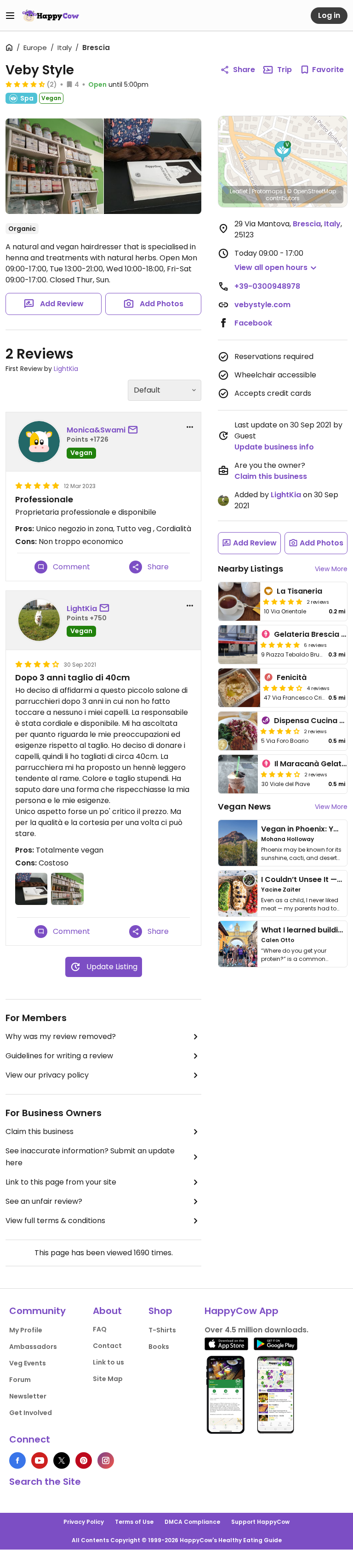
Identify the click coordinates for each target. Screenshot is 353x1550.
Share (244, 69)
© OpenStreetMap (311, 191)
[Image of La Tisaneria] (239, 601)
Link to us (108, 1362)
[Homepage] (50, 15)
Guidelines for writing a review (59, 1055)
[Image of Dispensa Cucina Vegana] (237, 731)
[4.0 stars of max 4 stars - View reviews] (282, 688)
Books (158, 1346)
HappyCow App (242, 1310)
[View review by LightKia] (39, 620)
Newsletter (27, 1396)
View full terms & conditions (55, 1220)
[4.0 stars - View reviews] (280, 731)
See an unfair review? (44, 1201)
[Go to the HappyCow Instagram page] (105, 1460)
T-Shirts (162, 1330)
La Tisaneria (299, 591)
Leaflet (239, 191)
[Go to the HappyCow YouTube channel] (39, 1460)
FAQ (100, 1329)
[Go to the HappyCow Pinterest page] (83, 1460)
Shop (160, 1310)
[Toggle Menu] (10, 16)
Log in (329, 15)
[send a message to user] (134, 430)
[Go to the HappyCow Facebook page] (17, 1460)
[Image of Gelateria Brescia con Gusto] (237, 644)
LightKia (66, 368)
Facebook (253, 323)
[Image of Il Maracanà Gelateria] (238, 774)
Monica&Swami (96, 430)
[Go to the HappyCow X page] (61, 1460)
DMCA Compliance (192, 1522)
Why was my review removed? (61, 1036)
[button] (282, 151)
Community (37, 1310)
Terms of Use (134, 1522)
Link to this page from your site (61, 1182)
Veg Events (27, 1363)
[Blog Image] (237, 843)
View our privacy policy (47, 1075)
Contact (107, 1345)
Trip (284, 69)
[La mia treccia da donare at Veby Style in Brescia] (153, 166)
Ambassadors (33, 1346)
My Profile (25, 1330)
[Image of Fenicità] (239, 687)
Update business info (274, 447)
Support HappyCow (260, 1522)
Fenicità (292, 677)
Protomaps (267, 191)
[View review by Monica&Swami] (39, 442)
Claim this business (40, 1131)
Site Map (108, 1378)
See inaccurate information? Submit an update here (90, 1157)
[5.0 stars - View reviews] (282, 601)
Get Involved (30, 1412)
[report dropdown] (189, 426)
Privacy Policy (83, 1522)
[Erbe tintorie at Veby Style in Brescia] (54, 166)
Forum (20, 1379)
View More (331, 568)
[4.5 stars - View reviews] (25, 84)
